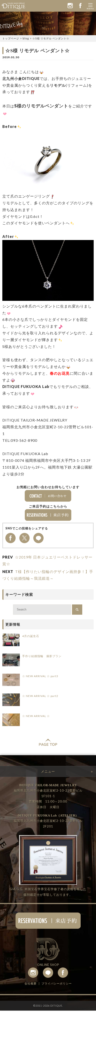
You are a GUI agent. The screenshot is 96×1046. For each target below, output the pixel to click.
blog (26, 38)
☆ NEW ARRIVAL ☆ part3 (40, 676)
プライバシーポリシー (56, 983)
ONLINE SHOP (48, 965)
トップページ (10, 38)
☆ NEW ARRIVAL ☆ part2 (40, 696)
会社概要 (30, 983)
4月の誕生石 (30, 636)
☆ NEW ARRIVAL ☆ (36, 716)
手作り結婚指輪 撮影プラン (42, 656)
